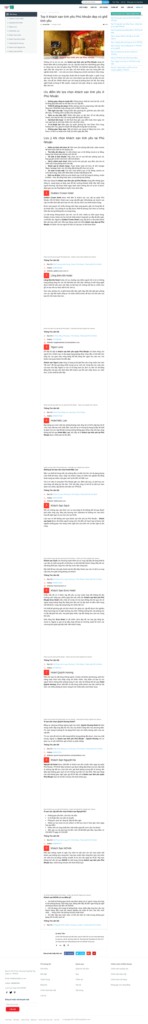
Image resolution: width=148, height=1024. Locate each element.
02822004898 (57, 498)
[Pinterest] (69, 945)
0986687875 (57, 843)
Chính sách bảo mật (48, 990)
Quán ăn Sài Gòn (82, 969)
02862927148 (57, 416)
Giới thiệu (83, 7)
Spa (122, 7)
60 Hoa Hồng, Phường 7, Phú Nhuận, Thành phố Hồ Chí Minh (75, 336)
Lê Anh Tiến (60, 933)
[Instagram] (65, 945)
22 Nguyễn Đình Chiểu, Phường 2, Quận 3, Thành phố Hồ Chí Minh (77, 925)
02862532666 (57, 268)
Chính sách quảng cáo (119, 969)
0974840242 (57, 668)
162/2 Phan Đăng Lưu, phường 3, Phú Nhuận (69, 412)
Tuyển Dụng (45, 979)
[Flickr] (61, 945)
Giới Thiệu (115, 2)
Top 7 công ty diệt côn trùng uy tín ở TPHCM (126, 42)
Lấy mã (13, 1009)
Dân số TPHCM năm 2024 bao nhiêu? (124, 58)
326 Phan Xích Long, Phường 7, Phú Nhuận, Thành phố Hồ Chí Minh (77, 579)
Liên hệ (123, 2)
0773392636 (57, 339)
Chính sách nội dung (119, 979)
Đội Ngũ (43, 974)
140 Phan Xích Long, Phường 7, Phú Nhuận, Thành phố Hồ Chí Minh (77, 664)
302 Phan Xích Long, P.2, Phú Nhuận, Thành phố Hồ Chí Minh (75, 840)
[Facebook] (57, 945)
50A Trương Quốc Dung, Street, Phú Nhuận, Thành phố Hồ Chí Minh (77, 264)
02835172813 (57, 583)
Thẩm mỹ (114, 7)
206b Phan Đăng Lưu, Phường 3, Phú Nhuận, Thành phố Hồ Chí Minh (78, 749)
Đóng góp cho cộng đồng (135, 2)
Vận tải (94, 7)
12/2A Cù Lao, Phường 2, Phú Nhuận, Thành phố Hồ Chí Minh (75, 494)
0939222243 (57, 752)
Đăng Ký (139, 7)
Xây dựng (104, 7)
